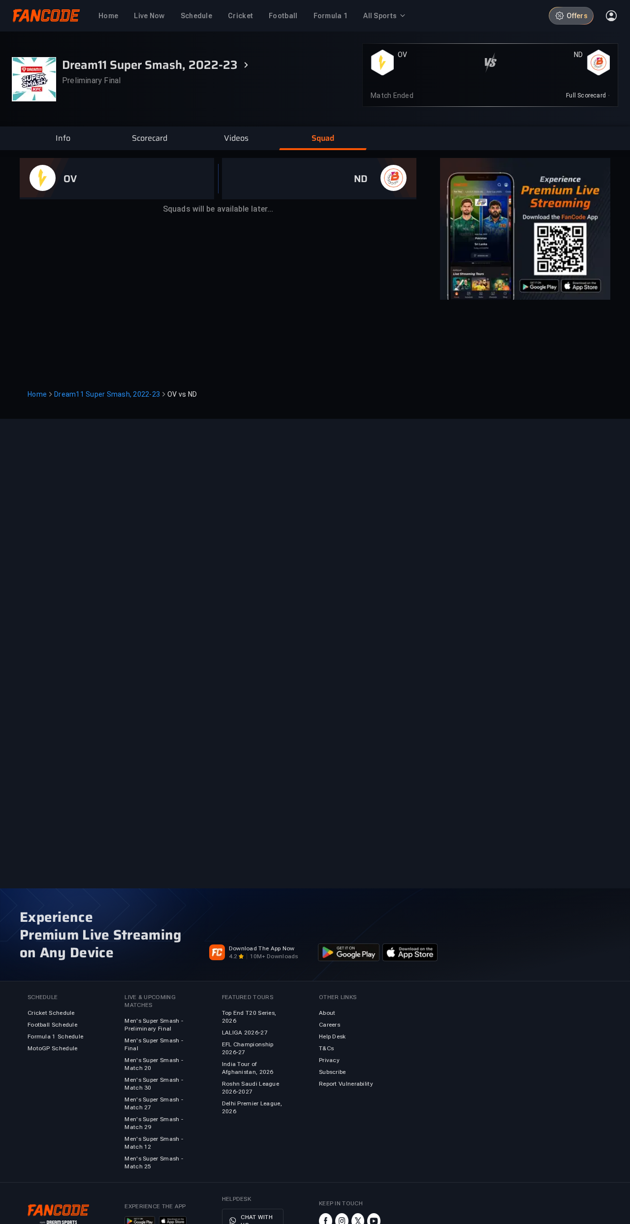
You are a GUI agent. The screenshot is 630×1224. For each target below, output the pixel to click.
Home (37, 394)
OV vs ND (182, 394)
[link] (588, 95)
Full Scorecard (586, 95)
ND (578, 55)
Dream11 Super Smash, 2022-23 (107, 394)
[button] (63, 138)
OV (403, 55)
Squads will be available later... (218, 209)
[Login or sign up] (611, 16)
